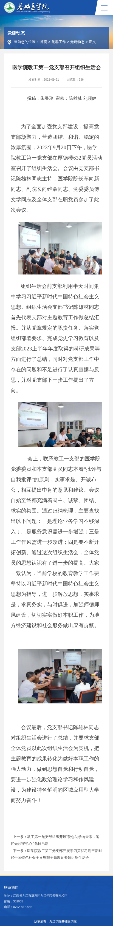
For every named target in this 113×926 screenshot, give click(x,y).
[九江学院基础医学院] (27, 7)
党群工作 (59, 42)
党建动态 (77, 42)
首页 (43, 42)
